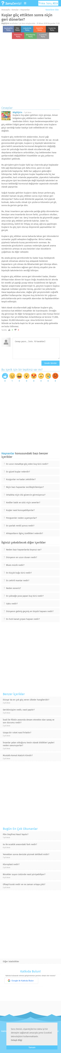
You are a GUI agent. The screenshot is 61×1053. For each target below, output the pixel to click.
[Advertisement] (30, 72)
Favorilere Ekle (52, 10)
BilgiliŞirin (5, 23)
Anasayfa (5, 10)
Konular (15, 10)
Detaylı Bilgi (16, 1040)
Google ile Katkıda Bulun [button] (22, 980)
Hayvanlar (25, 10)
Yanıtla (4, 330)
